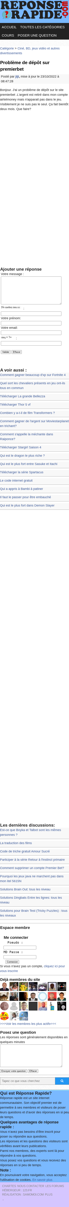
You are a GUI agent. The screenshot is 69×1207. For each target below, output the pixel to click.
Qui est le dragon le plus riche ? (22, 455)
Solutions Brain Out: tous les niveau (25, 889)
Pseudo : (13, 942)
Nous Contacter (30, 1186)
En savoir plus (42, 1180)
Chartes (9, 1186)
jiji (17, 76)
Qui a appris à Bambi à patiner (21, 489)
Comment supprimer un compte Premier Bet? (32, 868)
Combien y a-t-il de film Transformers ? (27, 413)
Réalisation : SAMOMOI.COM (23, 1194)
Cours (8, 35)
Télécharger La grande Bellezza (22, 396)
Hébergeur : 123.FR (17, 1190)
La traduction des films (16, 843)
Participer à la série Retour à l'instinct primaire (32, 859)
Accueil (9, 27)
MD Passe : (13, 952)
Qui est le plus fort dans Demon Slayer (27, 505)
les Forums (54, 1186)
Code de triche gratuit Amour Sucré (25, 851)
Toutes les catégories (42, 27)
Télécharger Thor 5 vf (15, 404)
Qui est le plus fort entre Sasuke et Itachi (28, 464)
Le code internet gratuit (16, 480)
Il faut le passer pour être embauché (25, 497)
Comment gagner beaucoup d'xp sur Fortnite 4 (33, 375)
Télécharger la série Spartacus (21, 472)
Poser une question (37, 35)
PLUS (49, 1194)
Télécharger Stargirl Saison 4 (20, 447)
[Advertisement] (34, 150)
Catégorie (7, 48)
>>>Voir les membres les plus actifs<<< (28, 1024)
